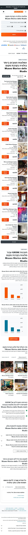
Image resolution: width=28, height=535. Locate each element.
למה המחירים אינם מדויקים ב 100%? (17, 531)
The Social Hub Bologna (10, 81)
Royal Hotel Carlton (12, 113)
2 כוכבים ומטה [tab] (5, 357)
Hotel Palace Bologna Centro (11, 145)
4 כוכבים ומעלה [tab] (22, 357)
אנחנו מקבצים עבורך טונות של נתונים (17, 528)
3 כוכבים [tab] (14, 357)
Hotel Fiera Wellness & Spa (10, 209)
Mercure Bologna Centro (10, 162)
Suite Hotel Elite (12, 128)
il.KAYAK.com (21, 508)
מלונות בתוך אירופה (9, 508)
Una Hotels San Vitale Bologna (11, 225)
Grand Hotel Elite (12, 193)
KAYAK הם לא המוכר (21, 525)
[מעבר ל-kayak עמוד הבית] (18, 12)
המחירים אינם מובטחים (21, 521)
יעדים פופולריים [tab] (9, 487)
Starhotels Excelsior (11, 97)
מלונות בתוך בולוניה (22, 510)
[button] (1, 7)
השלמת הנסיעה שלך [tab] (20, 487)
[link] (14, 339)
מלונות (16, 508)
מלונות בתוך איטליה (20, 509)
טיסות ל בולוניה (21, 495)
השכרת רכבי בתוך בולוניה (18, 497)
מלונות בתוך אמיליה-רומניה (10, 509)
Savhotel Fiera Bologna (11, 177)
